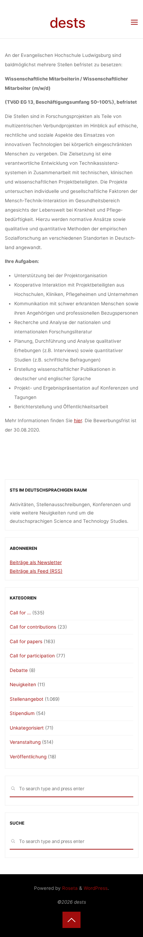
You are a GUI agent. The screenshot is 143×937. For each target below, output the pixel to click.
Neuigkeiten (23, 684)
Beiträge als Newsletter (36, 562)
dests (67, 22)
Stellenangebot (26, 699)
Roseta (69, 888)
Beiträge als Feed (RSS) (36, 571)
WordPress (96, 888)
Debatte (19, 670)
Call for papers (26, 641)
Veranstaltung (25, 742)
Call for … (20, 612)
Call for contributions (33, 627)
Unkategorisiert (27, 728)
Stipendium (22, 713)
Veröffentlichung (28, 756)
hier (78, 420)
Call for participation (32, 655)
